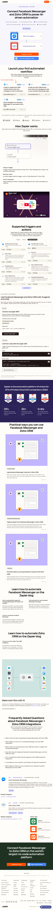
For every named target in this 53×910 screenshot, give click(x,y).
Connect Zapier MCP (9, 334)
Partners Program (48, 902)
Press (37, 900)
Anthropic (37, 705)
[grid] (11, 145)
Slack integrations (5, 882)
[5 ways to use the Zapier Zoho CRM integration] (13, 645)
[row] (11, 145)
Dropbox (15, 882)
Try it (21, 94)
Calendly (23, 884)
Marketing (32, 893)
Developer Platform (31, 900)
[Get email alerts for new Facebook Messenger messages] (39, 605)
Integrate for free (27, 54)
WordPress (16, 890)
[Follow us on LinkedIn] (9, 902)
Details (23, 84)
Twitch (22, 882)
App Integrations (40, 902)
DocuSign (15, 888)
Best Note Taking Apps (44, 890)
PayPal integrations (5, 890)
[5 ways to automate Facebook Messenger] (13, 619)
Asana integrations (5, 892)
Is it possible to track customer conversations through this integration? (25, 762)
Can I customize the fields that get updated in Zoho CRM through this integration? (25, 758)
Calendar (32, 887)
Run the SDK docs (9, 370)
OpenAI (33, 705)
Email (31, 889)
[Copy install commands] (49, 353)
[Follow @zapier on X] (11, 902)
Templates (50, 900)
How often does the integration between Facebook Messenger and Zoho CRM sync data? (26, 752)
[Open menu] (51, 2)
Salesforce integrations (6, 884)
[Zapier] (4, 2)
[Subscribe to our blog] (16, 902)
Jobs (40, 900)
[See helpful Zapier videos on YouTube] (14, 902)
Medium (22, 892)
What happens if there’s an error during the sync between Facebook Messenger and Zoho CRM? (25, 766)
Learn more (13, 812)
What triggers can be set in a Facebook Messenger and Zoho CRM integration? (24, 742)
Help (12, 790)
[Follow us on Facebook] (7, 902)
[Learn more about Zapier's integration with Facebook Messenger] (3, 779)
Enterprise (44, 900)
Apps (10, 777)
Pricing (21, 900)
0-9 (5, 875)
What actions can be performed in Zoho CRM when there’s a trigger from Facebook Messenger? (26, 747)
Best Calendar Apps (44, 892)
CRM (31, 891)
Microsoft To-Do (24, 886)
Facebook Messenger (24, 6)
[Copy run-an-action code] (49, 361)
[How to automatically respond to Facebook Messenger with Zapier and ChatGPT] (13, 605)
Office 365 (16, 892)
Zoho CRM (32, 6)
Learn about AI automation (8, 708)
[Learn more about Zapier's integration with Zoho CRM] (3, 804)
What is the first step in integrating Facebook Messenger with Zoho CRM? (26, 738)
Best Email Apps (43, 886)
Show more (3, 894)
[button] (26, 58)
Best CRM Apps (43, 888)
